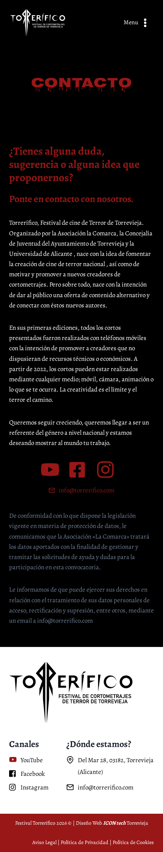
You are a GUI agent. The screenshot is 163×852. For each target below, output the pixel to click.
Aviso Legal (44, 842)
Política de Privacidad (84, 842)
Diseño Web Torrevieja (112, 823)
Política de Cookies (133, 842)
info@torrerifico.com (86, 490)
